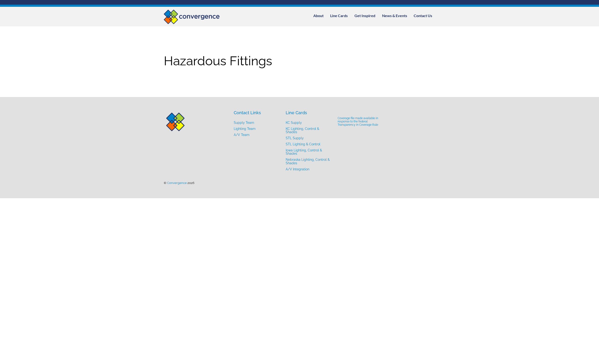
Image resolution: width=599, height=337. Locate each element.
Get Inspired (364, 15)
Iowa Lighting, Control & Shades (304, 151)
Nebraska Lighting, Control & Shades (308, 161)
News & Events (394, 15)
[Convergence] (192, 22)
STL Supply (295, 138)
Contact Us (423, 15)
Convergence (177, 183)
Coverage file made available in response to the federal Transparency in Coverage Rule (358, 121)
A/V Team (241, 135)
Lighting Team (245, 129)
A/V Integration (297, 169)
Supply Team (244, 123)
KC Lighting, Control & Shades (302, 130)
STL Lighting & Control (303, 144)
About (318, 15)
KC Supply (294, 123)
